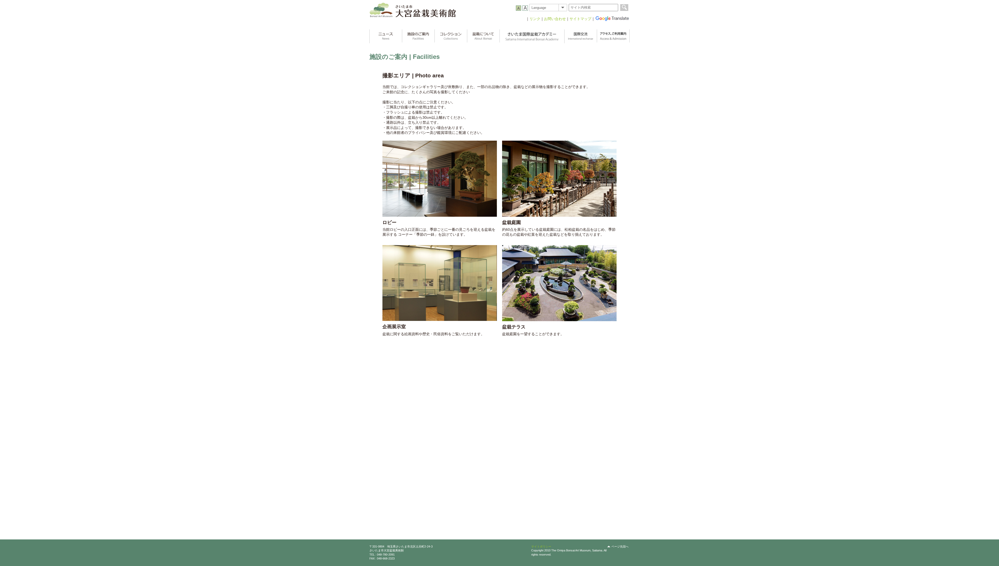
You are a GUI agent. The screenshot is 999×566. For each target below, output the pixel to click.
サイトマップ (580, 19)
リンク (534, 19)
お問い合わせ (555, 19)
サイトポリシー (541, 546)
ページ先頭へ (620, 546)
